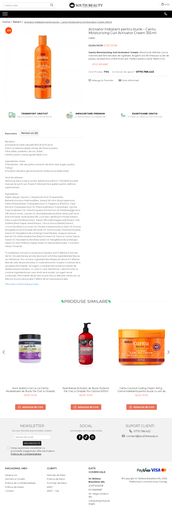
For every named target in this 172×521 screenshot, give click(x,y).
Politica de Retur (56, 479)
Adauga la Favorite (102, 80)
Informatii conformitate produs (21, 284)
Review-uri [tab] (29, 133)
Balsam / (18, 21)
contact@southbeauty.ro (142, 436)
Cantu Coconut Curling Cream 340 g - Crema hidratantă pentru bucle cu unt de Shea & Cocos (141, 390)
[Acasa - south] (86, 5)
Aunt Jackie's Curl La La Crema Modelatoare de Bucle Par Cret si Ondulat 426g (30, 390)
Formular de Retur (57, 483)
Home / (7, 21)
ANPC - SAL (53, 490)
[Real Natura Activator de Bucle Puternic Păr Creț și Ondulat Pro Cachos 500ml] (86, 347)
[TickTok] (86, 437)
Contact (9, 490)
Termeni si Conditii (15, 479)
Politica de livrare (14, 487)
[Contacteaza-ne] (165, 14)
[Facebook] (80, 437)
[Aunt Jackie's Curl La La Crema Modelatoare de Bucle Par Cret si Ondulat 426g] (30, 347)
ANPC (50, 487)
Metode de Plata (56, 475)
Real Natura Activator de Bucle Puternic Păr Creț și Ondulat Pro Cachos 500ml (85, 390)
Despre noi (11, 475)
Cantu (92, 38)
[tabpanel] (43, 66)
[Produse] (5, 14)
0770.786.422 (141, 431)
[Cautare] (52, 5)
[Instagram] (92, 437)
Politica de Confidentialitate (26, 454)
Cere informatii (130, 80)
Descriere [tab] (11, 133)
